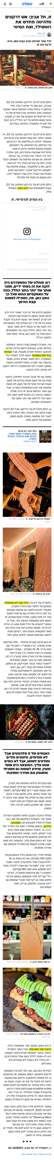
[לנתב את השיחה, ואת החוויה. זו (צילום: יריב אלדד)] (27, 70)
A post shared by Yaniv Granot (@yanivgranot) (27, 269)
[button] (41, 4)
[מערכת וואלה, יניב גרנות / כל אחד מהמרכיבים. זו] (27, 930)
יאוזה (48, 830)
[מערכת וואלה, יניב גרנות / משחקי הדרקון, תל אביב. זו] (27, 489)
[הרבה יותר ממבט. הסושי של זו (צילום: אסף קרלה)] (27, 724)
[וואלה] (27, 3)
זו (50, 1148)
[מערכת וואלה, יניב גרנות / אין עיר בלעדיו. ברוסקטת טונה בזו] (27, 1004)
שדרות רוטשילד (44, 1154)
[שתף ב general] (4, 3)
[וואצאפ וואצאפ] (10, 3)
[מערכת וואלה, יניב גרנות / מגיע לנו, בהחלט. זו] (27, 562)
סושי (23, 1154)
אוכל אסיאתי (31, 1154)
